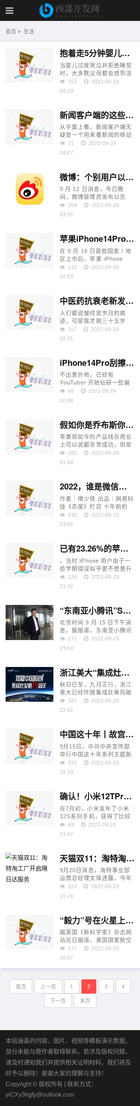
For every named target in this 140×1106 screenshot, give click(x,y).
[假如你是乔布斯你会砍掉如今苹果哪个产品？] (29, 436)
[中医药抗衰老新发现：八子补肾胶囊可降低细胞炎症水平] (29, 312)
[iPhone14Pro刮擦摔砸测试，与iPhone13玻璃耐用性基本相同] (29, 374)
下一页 (58, 1001)
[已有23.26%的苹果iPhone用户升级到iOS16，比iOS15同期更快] (29, 560)
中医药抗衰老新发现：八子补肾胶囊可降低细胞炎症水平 (97, 300)
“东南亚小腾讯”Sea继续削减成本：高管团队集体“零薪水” (97, 610)
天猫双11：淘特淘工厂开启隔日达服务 (97, 858)
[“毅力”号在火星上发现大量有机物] (29, 932)
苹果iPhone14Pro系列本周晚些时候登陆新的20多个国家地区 (97, 238)
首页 (11, 31)
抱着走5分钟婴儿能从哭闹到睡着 (97, 53)
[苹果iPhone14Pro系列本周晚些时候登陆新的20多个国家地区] (29, 250)
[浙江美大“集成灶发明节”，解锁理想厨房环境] (29, 684)
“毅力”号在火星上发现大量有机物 (97, 920)
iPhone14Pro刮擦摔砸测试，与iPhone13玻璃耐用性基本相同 (97, 362)
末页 (85, 1001)
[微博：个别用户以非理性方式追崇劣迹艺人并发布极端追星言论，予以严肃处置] (29, 189)
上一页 (48, 986)
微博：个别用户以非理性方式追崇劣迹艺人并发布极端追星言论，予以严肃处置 (97, 177)
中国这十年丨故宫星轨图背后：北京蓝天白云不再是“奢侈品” (97, 734)
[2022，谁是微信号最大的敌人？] (29, 498)
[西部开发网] (70, 10)
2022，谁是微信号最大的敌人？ (97, 486)
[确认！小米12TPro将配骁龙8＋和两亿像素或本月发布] (29, 808)
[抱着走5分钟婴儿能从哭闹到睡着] (29, 65)
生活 (29, 31)
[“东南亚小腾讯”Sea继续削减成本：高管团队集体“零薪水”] (29, 622)
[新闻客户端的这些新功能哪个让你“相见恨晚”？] (29, 127)
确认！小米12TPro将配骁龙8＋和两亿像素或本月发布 (97, 796)
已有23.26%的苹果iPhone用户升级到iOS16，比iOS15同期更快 (97, 548)
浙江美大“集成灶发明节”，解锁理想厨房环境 (97, 672)
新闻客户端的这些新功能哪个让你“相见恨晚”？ (97, 115)
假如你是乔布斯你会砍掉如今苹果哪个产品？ (97, 424)
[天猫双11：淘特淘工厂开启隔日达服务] (29, 870)
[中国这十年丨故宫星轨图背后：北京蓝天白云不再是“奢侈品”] (29, 746)
